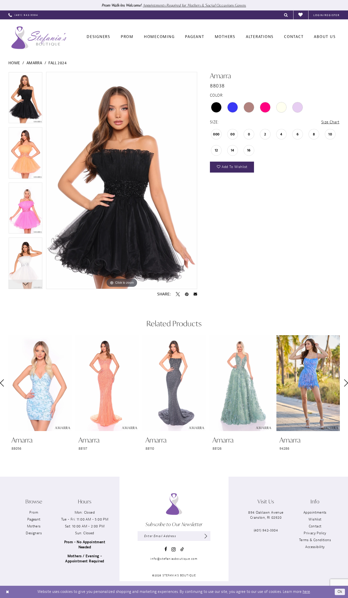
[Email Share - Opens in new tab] (195, 294)
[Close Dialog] (7, 591)
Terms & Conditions (315, 540)
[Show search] (286, 14)
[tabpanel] (25, 99)
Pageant (34, 519)
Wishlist (315, 519)
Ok (340, 591)
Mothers (34, 526)
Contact (315, 526)
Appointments (315, 512)
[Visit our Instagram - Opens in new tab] (173, 549)
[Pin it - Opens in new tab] (187, 294)
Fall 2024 (57, 63)
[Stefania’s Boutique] (38, 37)
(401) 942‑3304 (266, 530)
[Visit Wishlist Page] (300, 15)
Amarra (34, 63)
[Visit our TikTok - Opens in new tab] (182, 549)
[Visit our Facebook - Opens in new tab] (165, 549)
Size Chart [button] (330, 122)
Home (14, 63)
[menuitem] (23, 14)
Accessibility (315, 547)
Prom (33, 512)
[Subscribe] (206, 536)
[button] (326, 15)
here (306, 591)
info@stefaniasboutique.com (173, 559)
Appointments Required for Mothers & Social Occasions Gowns (194, 5)
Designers (34, 533)
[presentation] (40, 383)
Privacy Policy (315, 533)
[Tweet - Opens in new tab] (178, 294)
